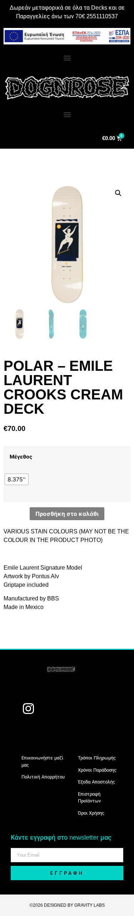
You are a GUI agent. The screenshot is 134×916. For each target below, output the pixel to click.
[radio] (16, 479)
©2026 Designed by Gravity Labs (67, 905)
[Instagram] (28, 708)
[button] (67, 57)
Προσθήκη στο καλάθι (67, 513)
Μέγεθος (21, 456)
